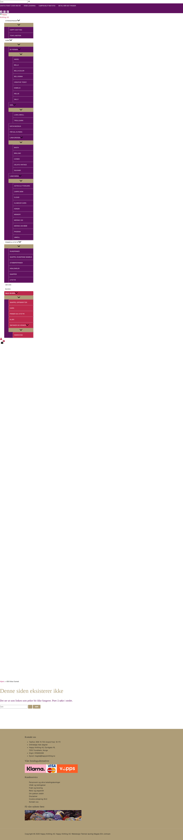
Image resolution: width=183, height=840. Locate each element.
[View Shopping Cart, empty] (2, 343)
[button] (18, 20)
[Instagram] (4, 12)
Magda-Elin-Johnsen (102, 834)
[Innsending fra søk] (30, 707)
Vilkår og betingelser (37, 785)
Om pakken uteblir (36, 793)
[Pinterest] (8, 12)
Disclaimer (33, 796)
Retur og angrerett (36, 791)
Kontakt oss (33, 802)
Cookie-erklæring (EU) (38, 799)
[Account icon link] (1, 339)
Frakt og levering (36, 788)
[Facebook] (1, 12)
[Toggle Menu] (18, 25)
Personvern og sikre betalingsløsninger (44, 782)
